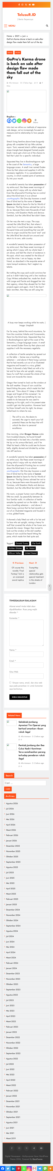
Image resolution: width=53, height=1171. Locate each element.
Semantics (27, 164)
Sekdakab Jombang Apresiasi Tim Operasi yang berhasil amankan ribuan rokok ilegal (32, 727)
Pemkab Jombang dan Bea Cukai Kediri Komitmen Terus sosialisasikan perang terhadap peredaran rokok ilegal (32, 752)
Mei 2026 (10, 819)
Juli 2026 (10, 808)
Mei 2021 (10, 1133)
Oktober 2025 (12, 856)
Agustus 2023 (12, 994)
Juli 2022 (10, 1064)
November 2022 (13, 1042)
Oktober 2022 (12, 1048)
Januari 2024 (11, 968)
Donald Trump (22, 543)
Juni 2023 (10, 1005)
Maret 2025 (11, 893)
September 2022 (13, 1053)
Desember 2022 (13, 1037)
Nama (12, 649)
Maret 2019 (11, 1138)
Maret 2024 (11, 957)
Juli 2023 (10, 1000)
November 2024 (13, 915)
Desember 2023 (13, 973)
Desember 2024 (13, 909)
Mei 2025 (10, 883)
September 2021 (13, 1117)
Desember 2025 (13, 846)
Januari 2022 (11, 1095)
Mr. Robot (30, 548)
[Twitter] (14, 120)
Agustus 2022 (12, 1058)
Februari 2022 (12, 1090)
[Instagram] (24, 120)
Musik (17, 52)
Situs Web (13, 671)
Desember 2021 (13, 1101)
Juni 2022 (10, 1069)
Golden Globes (15, 548)
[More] (29, 120)
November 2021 (13, 1106)
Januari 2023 (11, 1032)
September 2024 (13, 925)
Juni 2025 (10, 877)
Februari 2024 (12, 963)
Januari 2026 (11, 840)
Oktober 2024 (12, 920)
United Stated (31, 553)
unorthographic (13, 198)
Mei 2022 (10, 1074)
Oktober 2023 (12, 984)
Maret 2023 (11, 1021)
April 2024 (10, 952)
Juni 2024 (10, 941)
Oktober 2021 (12, 1111)
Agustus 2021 (12, 1122)
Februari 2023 (12, 1026)
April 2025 (10, 888)
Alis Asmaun (13, 83)
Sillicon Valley (14, 553)
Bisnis (10, 52)
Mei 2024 (10, 947)
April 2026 (10, 824)
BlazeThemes (37, 1159)
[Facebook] (9, 120)
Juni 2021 (10, 1127)
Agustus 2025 (12, 867)
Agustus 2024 (12, 931)
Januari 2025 (11, 904)
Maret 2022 (11, 1085)
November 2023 (13, 979)
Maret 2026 (11, 830)
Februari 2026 (12, 835)
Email (12, 660)
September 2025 (13, 862)
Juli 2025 (10, 872)
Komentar (14, 618)
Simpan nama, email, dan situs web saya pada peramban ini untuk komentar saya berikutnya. (26, 685)
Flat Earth (36, 543)
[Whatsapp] (19, 120)
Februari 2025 (12, 899)
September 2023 (13, 989)
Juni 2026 (10, 814)
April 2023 (10, 1016)
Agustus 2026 (12, 803)
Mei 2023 (10, 1010)
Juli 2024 (10, 936)
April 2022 (10, 1080)
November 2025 (13, 851)
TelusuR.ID (26, 14)
